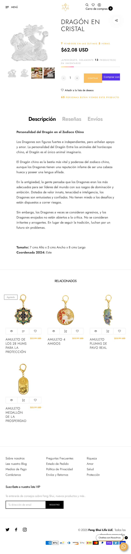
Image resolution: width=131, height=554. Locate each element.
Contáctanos (13, 475)
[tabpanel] (31, 42)
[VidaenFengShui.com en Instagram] (25, 530)
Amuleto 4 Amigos (56, 341)
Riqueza (92, 458)
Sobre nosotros (15, 458)
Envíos (95, 119)
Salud (90, 469)
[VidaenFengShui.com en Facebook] (16, 530)
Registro (55, 504)
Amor (90, 464)
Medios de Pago (16, 469)
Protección (93, 475)
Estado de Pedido (57, 464)
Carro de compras (98, 9)
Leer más (23, 331)
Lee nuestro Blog (16, 464)
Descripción (42, 119)
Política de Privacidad (59, 469)
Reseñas (71, 119)
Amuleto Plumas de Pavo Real (98, 343)
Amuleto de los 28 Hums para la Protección (16, 345)
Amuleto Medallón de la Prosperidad (16, 414)
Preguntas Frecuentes (59, 458)
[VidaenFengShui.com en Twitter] (7, 530)
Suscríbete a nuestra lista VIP (23, 487)
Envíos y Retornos (57, 475)
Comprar (65, 331)
